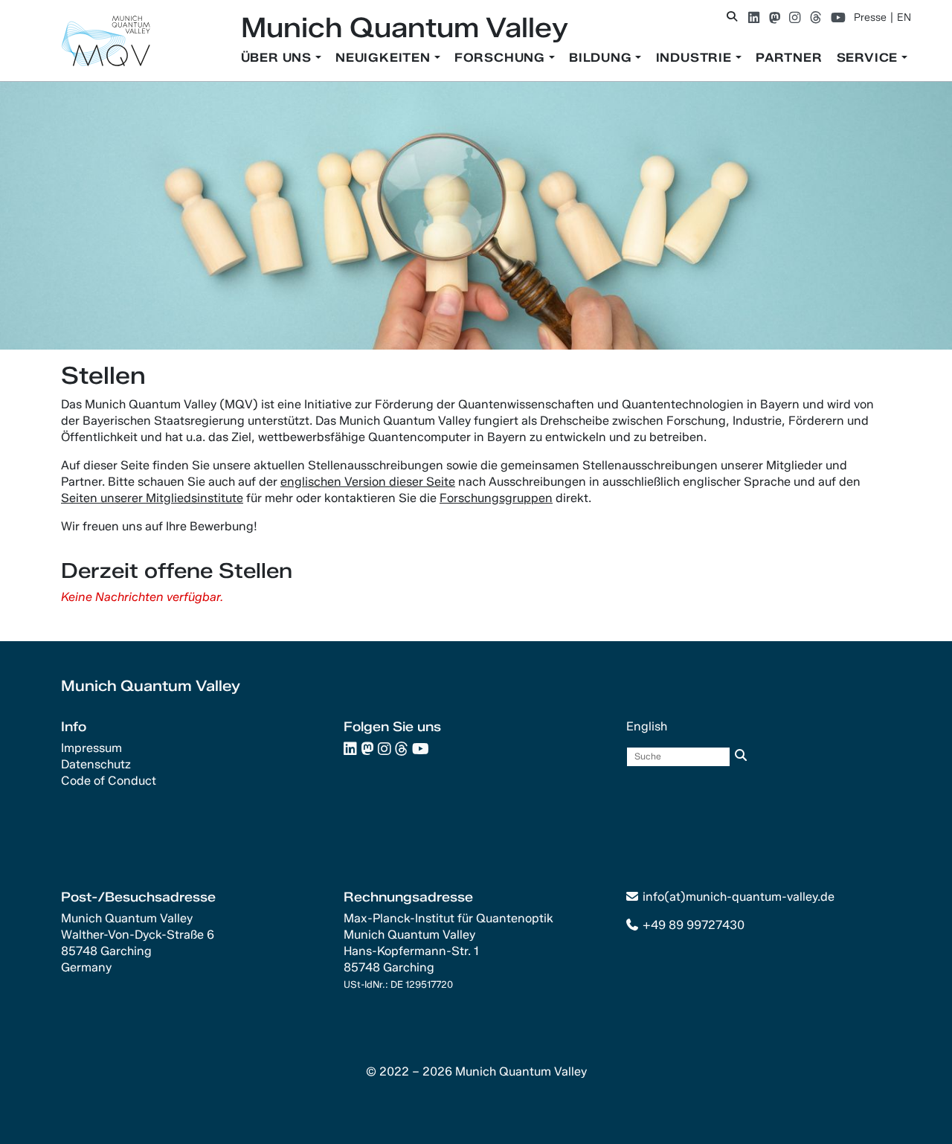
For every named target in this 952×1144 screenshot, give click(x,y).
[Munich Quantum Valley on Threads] (815, 17)
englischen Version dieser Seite (367, 482)
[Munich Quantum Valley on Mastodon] (774, 17)
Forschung (501, 58)
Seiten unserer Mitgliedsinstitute (152, 498)
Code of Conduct (108, 781)
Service (869, 58)
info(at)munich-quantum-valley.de (738, 897)
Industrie (696, 58)
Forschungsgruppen (496, 498)
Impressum (91, 748)
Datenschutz (96, 764)
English (646, 726)
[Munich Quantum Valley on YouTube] (838, 17)
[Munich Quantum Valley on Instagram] (794, 17)
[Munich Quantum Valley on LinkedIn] (753, 17)
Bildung (602, 58)
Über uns (278, 58)
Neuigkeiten (384, 58)
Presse (870, 17)
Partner (789, 58)
